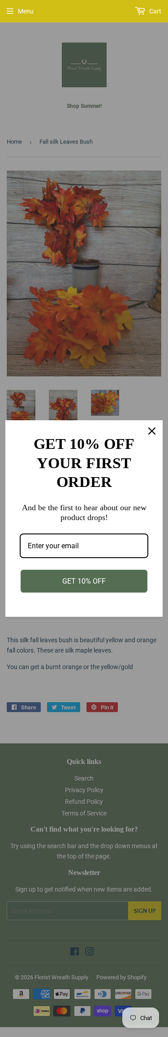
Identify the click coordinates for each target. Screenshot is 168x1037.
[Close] (152, 431)
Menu (26, 11)
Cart (154, 11)
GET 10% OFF (84, 581)
